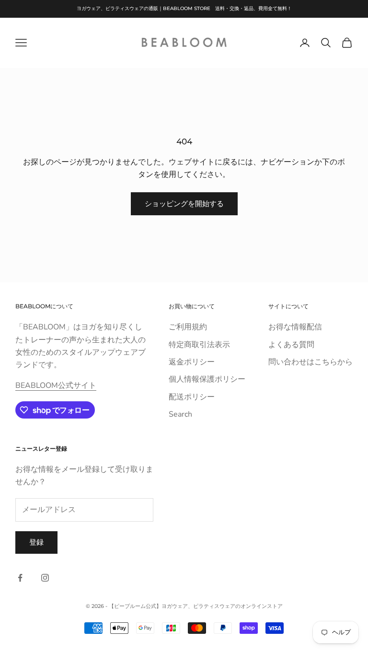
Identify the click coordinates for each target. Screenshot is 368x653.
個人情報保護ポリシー (207, 379)
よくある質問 (291, 344)
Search (180, 414)
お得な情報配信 (295, 327)
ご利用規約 (188, 327)
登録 (36, 542)
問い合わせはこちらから (310, 362)
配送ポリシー (192, 397)
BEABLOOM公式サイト (55, 385)
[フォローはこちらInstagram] (45, 578)
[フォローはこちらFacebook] (20, 578)
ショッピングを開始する (184, 204)
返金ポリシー (192, 362)
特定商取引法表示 (199, 344)
